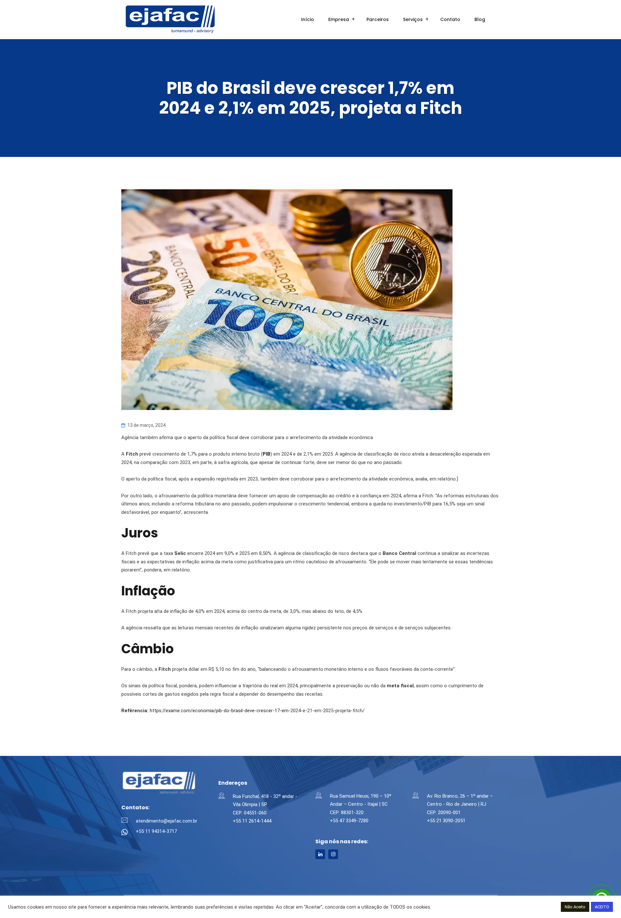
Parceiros (377, 19)
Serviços (413, 19)
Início (307, 19)
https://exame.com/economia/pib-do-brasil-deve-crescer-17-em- (220, 710)
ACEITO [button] (602, 906)
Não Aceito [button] (575, 906)
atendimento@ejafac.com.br (166, 821)
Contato (450, 19)
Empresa (338, 19)
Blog (479, 19)
